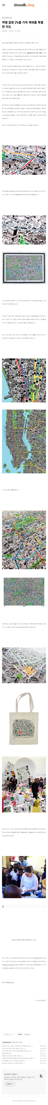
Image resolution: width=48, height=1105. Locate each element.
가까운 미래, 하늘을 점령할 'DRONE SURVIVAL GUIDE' (17, 1058)
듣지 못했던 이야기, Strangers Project (13, 1061)
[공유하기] (9, 1034)
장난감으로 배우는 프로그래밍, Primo (12, 1048)
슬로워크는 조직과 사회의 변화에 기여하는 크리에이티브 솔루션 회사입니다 (19, 1078)
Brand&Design (6, 1042)
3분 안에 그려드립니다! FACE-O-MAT (12, 1063)
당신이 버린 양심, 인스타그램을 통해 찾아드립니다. (16, 1051)
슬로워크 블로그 (11, 1074)
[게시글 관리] (12, 1034)
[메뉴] (3, 5)
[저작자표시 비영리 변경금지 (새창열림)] (27, 1034)
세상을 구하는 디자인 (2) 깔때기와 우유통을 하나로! (16, 1046)
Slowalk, (19, 1101)
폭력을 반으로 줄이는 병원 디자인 (11, 1056)
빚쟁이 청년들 (6, 1053)
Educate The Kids (8, 965)
